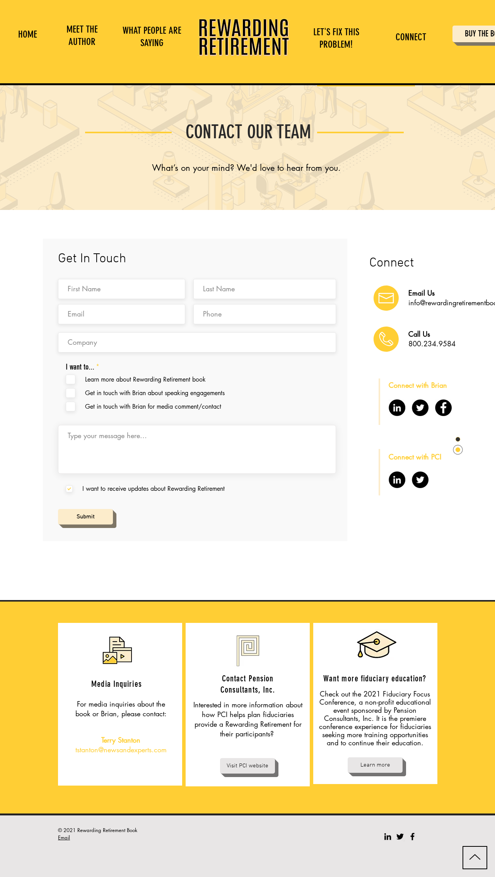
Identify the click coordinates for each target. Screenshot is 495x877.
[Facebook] (443, 407)
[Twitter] (420, 407)
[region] (77, 36)
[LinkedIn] (397, 407)
